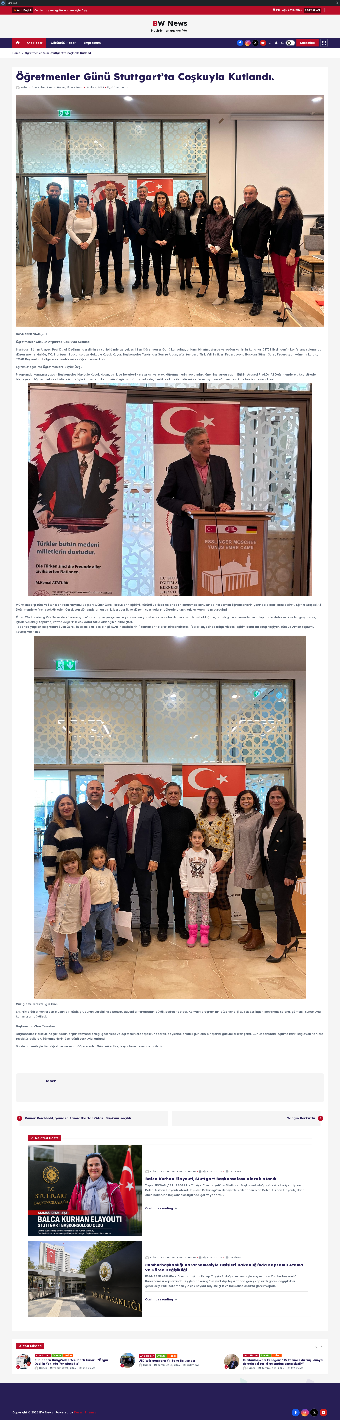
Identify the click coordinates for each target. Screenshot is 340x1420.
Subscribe (307, 43)
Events (51, 87)
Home (16, 53)
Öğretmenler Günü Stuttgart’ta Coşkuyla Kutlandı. (58, 53)
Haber (25, 87)
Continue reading (159, 1208)
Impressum (92, 43)
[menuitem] (3, 3)
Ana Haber (34, 43)
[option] (66, 1361)
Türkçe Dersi (74, 87)
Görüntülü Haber (63, 43)
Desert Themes (85, 1412)
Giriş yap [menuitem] (12, 2)
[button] (316, 1346)
